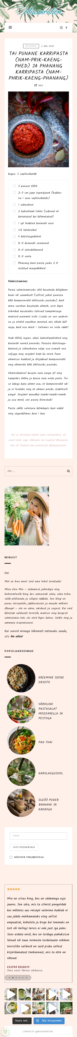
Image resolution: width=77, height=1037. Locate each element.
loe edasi (16, 636)
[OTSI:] (38, 471)
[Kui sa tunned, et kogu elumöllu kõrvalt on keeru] (25, 994)
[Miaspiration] (38, 10)
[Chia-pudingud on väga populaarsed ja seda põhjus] (11, 1008)
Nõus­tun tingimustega (29, 857)
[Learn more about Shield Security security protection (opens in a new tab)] (5, 1031)
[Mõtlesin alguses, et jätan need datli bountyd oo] (52, 1008)
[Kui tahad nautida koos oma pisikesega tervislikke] (66, 994)
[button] (9, 977)
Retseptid (31, 46)
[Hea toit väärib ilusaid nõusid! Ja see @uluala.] (38, 994)
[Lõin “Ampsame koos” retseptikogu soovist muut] (11, 994)
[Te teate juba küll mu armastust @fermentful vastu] (38, 1008)
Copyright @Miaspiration (38, 1031)
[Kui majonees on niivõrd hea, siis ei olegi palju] (52, 994)
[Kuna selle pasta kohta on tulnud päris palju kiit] (25, 1008)
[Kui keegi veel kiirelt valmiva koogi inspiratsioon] (66, 1008)
